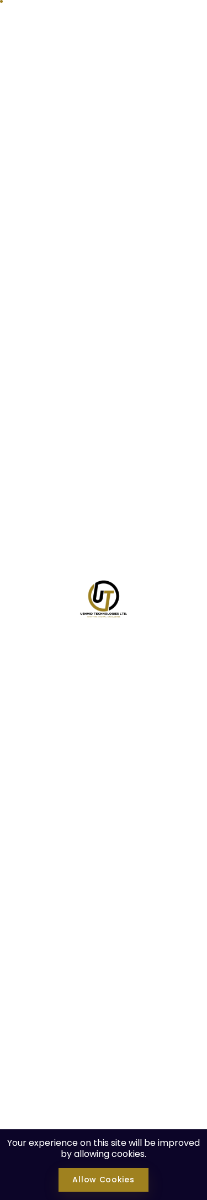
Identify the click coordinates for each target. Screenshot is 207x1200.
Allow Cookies (103, 1179)
